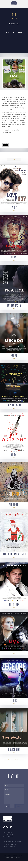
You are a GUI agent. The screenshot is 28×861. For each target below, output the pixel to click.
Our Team (21, 855)
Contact (18, 857)
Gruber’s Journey (14, 604)
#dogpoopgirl (14, 504)
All (14, 159)
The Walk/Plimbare (14, 750)
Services (9, 855)
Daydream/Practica (14, 305)
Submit (19, 806)
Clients (12, 857)
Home (4, 855)
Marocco (14, 355)
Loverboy (14, 207)
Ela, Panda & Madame (14, 405)
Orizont (14, 455)
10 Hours (14, 700)
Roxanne (14, 257)
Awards (15, 855)
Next (18, 760)
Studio (7, 857)
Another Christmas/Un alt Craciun (14, 554)
